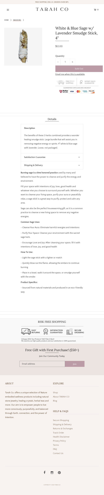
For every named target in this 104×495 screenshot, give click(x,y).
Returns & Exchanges (63, 428)
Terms (56, 445)
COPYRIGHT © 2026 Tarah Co (52, 485)
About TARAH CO (61, 397)
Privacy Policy (59, 441)
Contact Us (58, 453)
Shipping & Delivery (62, 424)
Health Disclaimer (61, 437)
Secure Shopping (61, 420)
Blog (55, 401)
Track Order (58, 433)
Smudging (17, 20)
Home (6, 20)
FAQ (55, 449)
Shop (55, 392)
